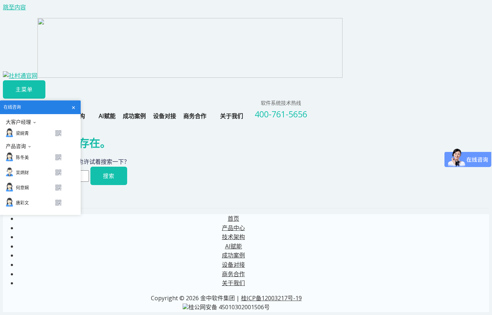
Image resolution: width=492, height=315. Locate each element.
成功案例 (134, 116)
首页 (233, 218)
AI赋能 (107, 116)
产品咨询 (16, 146)
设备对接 (164, 116)
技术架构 (233, 237)
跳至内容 (14, 7)
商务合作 (194, 116)
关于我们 (231, 116)
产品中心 (233, 228)
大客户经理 (18, 122)
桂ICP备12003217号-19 (271, 298)
